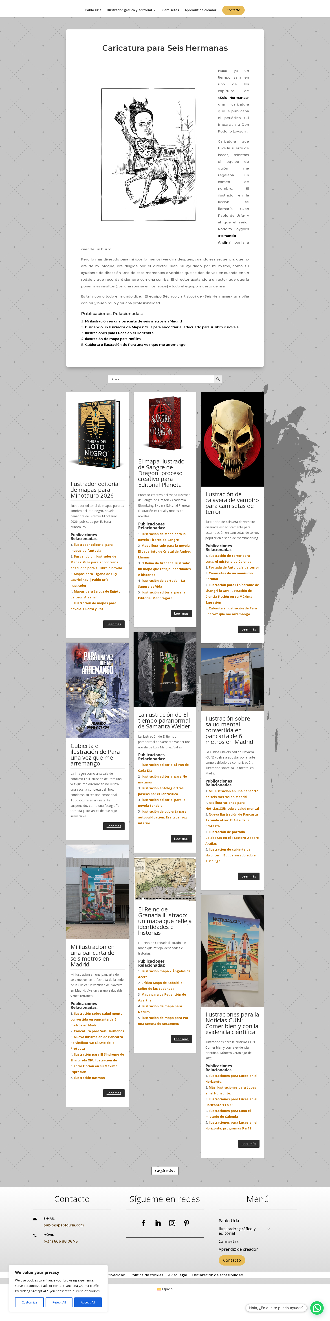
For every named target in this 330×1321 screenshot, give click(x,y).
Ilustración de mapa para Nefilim (113, 339)
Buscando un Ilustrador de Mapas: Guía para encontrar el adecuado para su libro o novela (162, 327)
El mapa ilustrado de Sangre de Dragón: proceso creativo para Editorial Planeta (161, 473)
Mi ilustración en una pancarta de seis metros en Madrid (133, 321)
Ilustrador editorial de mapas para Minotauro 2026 (95, 489)
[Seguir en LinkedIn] (158, 1223)
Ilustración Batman (89, 1078)
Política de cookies (146, 1275)
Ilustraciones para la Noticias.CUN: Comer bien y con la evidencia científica (232, 1023)
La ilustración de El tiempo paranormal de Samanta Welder (164, 720)
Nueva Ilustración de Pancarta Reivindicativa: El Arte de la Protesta (231, 820)
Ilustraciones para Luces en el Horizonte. (119, 333)
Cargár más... (165, 1170)
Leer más (114, 624)
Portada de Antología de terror (234, 567)
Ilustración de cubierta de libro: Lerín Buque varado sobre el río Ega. (230, 855)
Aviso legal (177, 1275)
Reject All (59, 1302)
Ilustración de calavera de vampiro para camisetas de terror (232, 503)
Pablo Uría (93, 10)
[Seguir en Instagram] (172, 1223)
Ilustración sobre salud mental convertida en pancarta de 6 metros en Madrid (229, 730)
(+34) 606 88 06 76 (61, 1241)
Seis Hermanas (233, 97)
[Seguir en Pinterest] (186, 1223)
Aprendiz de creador (200, 10)
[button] (317, 1308)
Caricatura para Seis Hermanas (99, 1031)
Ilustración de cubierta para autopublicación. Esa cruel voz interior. (162, 817)
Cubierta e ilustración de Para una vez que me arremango (135, 344)
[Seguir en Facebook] (143, 1223)
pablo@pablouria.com (64, 1225)
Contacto (233, 10)
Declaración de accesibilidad (217, 1275)
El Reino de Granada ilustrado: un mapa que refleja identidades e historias (164, 569)
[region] (58, 1288)
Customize (29, 1302)
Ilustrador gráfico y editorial (129, 10)
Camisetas (170, 10)
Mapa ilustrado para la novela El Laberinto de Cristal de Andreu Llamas (164, 551)
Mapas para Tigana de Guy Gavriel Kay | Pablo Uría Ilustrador (93, 580)
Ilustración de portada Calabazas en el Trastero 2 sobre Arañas (232, 838)
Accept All (88, 1302)
